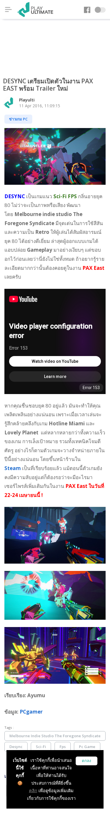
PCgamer (31, 711)
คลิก (33, 790)
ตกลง (86, 761)
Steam (12, 468)
